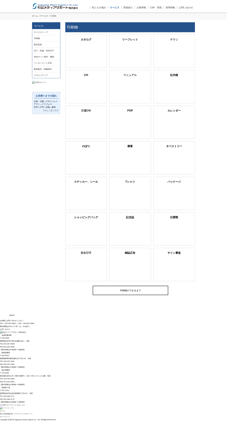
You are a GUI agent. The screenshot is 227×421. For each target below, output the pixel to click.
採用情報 (170, 7)
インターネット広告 (43, 63)
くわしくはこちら (50, 110)
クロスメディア (41, 75)
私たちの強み (99, 7)
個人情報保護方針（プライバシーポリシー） (16, 414)
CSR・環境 (156, 7)
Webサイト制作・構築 (44, 57)
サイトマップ (5, 417)
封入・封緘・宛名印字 (44, 51)
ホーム (35, 16)
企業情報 (141, 7)
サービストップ (41, 32)
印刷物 (37, 38)
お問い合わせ (186, 7)
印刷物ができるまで (130, 290)
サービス (114, 7)
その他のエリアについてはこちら (12, 405)
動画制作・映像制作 (43, 69)
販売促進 (38, 44)
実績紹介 (128, 7)
